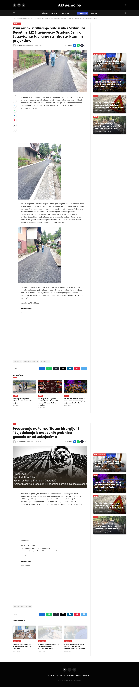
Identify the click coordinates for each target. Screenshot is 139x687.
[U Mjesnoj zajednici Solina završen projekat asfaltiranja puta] (50, 632)
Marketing (60, 676)
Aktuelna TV (67, 13)
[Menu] (14, 13)
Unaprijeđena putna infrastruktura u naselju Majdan (22, 401)
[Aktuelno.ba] (69, 5)
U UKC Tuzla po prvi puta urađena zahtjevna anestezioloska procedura (74, 646)
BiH (14, 424)
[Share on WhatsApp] (78, 45)
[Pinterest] (15, 120)
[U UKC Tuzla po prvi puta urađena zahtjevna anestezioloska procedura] (75, 632)
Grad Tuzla (17, 23)
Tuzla (15, 395)
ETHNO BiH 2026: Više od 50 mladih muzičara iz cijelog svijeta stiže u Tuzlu (74, 401)
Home (14, 18)
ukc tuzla (28, 607)
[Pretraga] (125, 13)
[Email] (15, 130)
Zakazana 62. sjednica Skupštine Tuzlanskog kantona (22, 646)
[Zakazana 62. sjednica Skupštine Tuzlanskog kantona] (24, 632)
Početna (44, 13)
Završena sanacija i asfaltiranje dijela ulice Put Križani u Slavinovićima (108, 126)
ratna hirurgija (18, 607)
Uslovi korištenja (83, 676)
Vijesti (54, 13)
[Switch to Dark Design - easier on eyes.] (125, 5)
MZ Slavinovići (45, 361)
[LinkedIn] (15, 115)
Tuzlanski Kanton (99, 54)
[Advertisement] (52, 126)
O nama (51, 676)
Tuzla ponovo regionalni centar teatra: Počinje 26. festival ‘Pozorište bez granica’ (48, 402)
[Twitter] (15, 106)
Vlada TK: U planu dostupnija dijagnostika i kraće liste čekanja (109, 63)
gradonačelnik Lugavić (30, 361)
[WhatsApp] (15, 110)
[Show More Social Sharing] (85, 45)
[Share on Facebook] (74, 45)
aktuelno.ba (22, 45)
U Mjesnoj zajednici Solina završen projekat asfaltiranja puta (48, 646)
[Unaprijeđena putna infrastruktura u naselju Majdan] (24, 386)
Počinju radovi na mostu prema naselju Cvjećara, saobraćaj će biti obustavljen (109, 105)
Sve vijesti (17, 641)
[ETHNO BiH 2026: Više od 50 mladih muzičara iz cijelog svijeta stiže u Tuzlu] (75, 386)
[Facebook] (15, 101)
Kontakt (94, 13)
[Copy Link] (82, 45)
